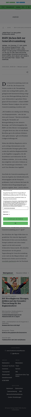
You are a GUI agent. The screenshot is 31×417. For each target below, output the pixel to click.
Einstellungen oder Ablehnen (15, 219)
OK (15, 223)
